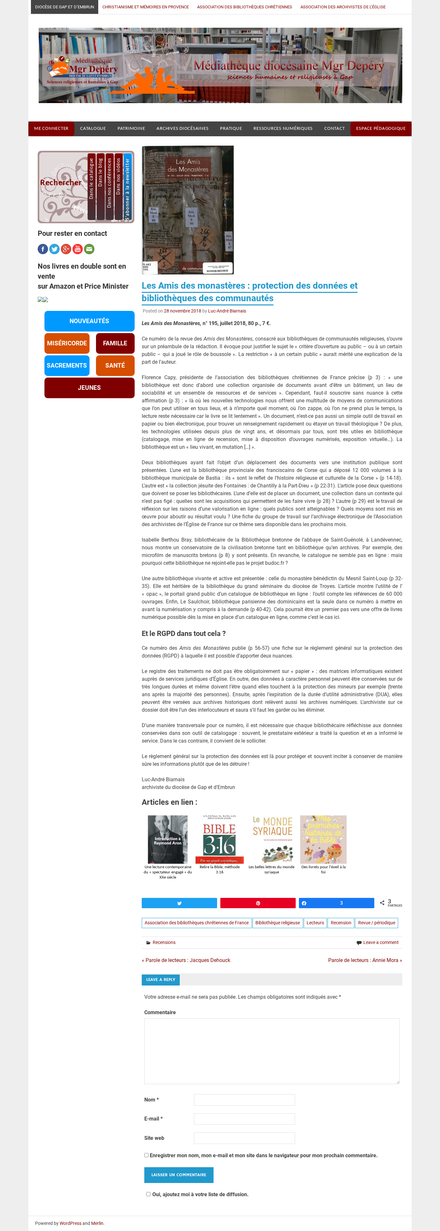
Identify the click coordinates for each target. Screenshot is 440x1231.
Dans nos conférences (109, 183)
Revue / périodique (376, 922)
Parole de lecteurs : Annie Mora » (365, 960)
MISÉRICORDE (67, 343)
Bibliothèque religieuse (277, 922)
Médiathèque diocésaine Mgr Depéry (215, 67)
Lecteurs (315, 922)
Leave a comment (381, 942)
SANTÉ (115, 365)
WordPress (70, 1223)
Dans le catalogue (91, 178)
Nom (151, 1100)
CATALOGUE (93, 128)
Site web (154, 1138)
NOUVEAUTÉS (89, 321)
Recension (341, 922)
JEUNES (89, 387)
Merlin (97, 1223)
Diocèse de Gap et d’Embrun (64, 7)
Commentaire (160, 1012)
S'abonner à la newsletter (127, 189)
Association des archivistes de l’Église (343, 7)
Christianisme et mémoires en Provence (145, 7)
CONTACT (334, 128)
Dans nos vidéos (118, 176)
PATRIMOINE (131, 128)
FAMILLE (115, 343)
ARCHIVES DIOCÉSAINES (182, 128)
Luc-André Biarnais (227, 310)
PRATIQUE (231, 128)
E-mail (153, 1119)
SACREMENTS (67, 365)
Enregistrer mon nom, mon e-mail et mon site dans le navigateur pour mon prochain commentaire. (264, 1155)
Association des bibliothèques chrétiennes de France (197, 922)
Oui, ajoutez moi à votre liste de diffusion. (200, 1194)
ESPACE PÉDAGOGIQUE (381, 128)
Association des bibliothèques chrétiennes (244, 7)
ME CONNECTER (51, 128)
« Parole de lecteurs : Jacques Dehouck (186, 960)
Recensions (164, 942)
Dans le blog (100, 172)
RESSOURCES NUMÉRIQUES (283, 128)
